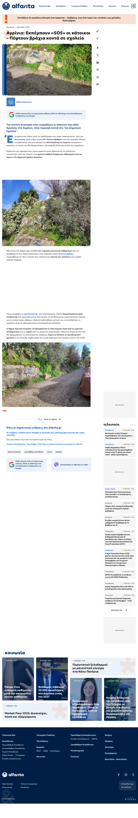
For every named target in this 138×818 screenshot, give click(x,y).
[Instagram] (125, 774)
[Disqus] (50, 506)
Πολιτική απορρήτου (29, 784)
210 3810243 (126, 787)
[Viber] (97, 69)
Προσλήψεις (55, 751)
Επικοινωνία (7, 787)
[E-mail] (97, 84)
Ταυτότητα (25, 787)
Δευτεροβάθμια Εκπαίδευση (13, 748)
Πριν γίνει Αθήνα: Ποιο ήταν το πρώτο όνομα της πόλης (29, 439)
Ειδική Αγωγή (7, 755)
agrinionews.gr (31, 314)
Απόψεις (109, 741)
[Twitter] (97, 55)
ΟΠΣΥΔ (94, 739)
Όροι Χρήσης (7, 784)
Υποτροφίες (20, 755)
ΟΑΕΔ (45, 751)
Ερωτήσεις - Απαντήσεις (116, 759)
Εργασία (112, 6)
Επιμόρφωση (111, 753)
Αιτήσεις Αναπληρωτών (80, 739)
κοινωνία (15, 652)
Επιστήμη (109, 747)
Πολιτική (75, 756)
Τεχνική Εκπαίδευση (10, 752)
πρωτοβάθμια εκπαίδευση (33, 452)
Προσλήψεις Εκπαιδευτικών (83, 735)
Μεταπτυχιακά (77, 750)
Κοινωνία (125, 6)
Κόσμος (108, 735)
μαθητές (59, 452)
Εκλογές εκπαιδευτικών (11, 758)
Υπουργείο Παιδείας (79, 6)
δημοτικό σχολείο (14, 452)
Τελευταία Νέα (45, 6)
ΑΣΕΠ (38, 751)
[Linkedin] (97, 62)
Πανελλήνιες (98, 6)
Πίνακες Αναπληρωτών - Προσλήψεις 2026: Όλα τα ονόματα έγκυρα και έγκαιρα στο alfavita (44, 444)
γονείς (49, 452)
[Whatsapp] (97, 77)
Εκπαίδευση (61, 6)
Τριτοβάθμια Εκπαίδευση (82, 744)
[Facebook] (97, 47)
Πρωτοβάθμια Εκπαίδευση (13, 745)
